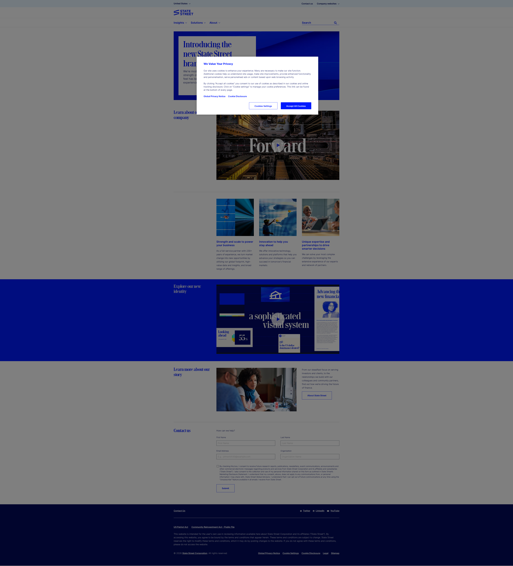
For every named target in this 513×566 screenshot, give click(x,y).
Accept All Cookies (296, 106)
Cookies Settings (263, 106)
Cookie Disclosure (237, 96)
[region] (257, 86)
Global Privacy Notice (214, 96)
